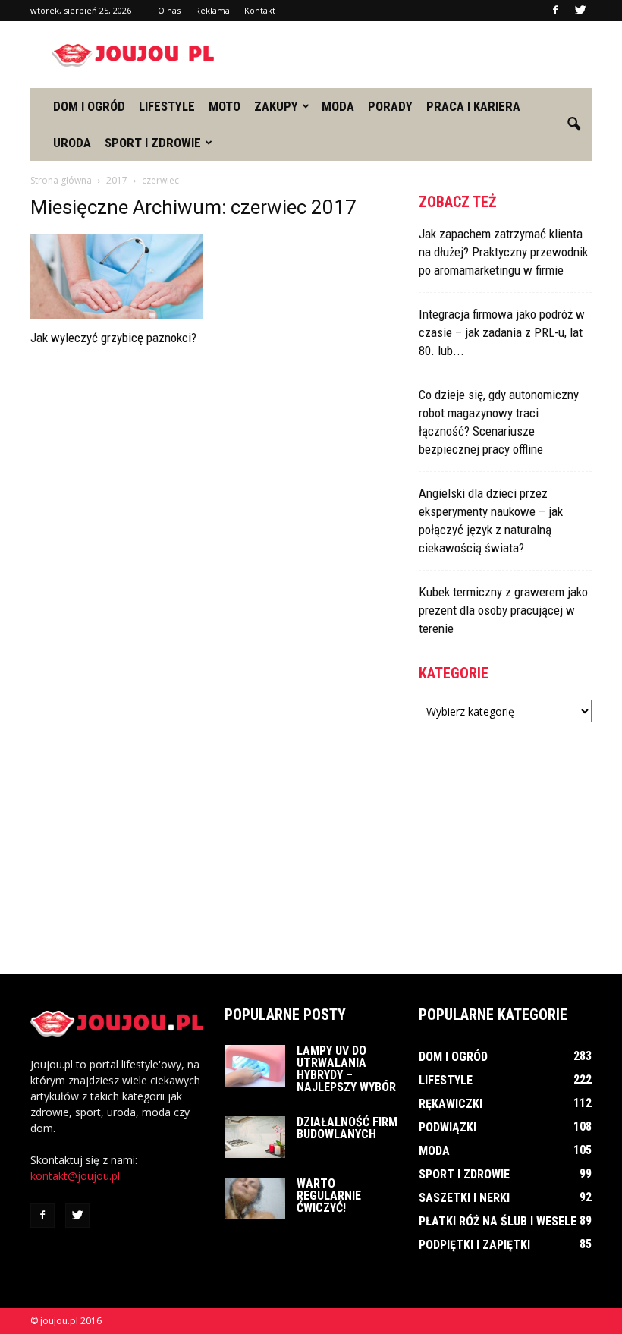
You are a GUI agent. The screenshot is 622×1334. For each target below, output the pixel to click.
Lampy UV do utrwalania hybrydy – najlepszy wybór (346, 1068)
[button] (573, 124)
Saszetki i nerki (464, 1198)
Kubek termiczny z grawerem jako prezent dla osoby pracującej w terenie (503, 610)
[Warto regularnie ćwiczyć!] (255, 1198)
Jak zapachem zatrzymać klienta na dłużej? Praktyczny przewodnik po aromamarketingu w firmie (503, 252)
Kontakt (259, 10)
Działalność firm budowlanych (347, 1128)
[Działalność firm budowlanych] (255, 1137)
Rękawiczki (450, 1103)
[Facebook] (555, 10)
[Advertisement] (413, 54)
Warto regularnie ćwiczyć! (329, 1195)
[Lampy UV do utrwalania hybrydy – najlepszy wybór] (255, 1066)
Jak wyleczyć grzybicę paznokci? (113, 337)
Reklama (212, 10)
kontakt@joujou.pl (75, 1176)
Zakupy (276, 106)
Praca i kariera (473, 106)
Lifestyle (167, 106)
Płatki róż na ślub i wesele (497, 1221)
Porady (390, 106)
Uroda (72, 142)
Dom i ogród (89, 106)
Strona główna (61, 180)
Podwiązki (447, 1127)
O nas (169, 10)
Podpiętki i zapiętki (474, 1245)
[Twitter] (580, 10)
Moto (224, 106)
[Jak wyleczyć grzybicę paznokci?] (116, 276)
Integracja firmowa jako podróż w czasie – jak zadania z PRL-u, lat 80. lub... (502, 332)
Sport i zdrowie (153, 142)
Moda (338, 106)
